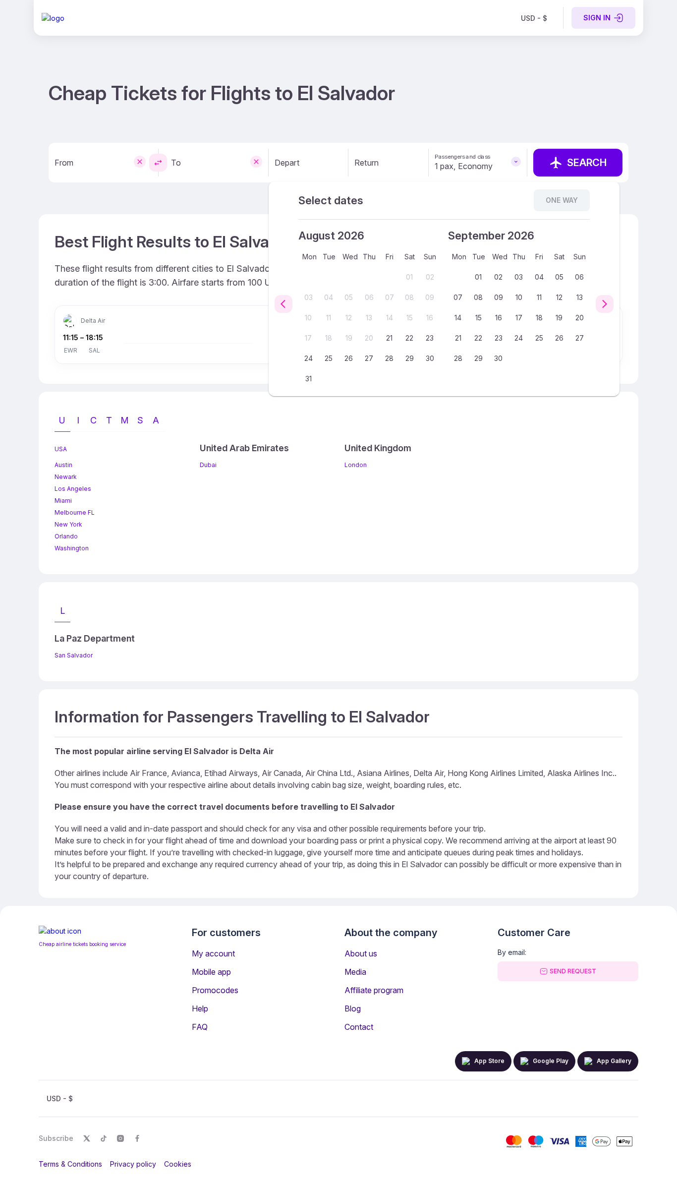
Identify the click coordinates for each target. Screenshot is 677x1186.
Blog (352, 1008)
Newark (66, 476)
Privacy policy (133, 1164)
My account (213, 953)
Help (200, 1008)
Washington (72, 548)
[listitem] (534, 18)
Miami (63, 500)
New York (68, 524)
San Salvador (74, 655)
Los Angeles (73, 488)
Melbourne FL (75, 512)
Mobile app (211, 972)
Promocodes (215, 990)
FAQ (200, 1027)
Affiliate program (373, 990)
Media (355, 972)
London (355, 465)
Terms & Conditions (70, 1164)
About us (360, 953)
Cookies (177, 1164)
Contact (358, 1027)
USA (61, 449)
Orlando (66, 536)
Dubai (208, 465)
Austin (63, 465)
